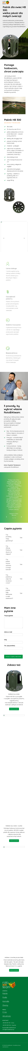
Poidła (5, 997)
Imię (5, 640)
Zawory (5, 1005)
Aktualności (7, 1016)
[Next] (24, 238)
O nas (5, 1012)
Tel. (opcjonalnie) (9, 645)
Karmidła (6, 1001)
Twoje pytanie (8, 615)
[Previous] (4, 238)
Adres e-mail (8, 632)
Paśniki (5, 993)
